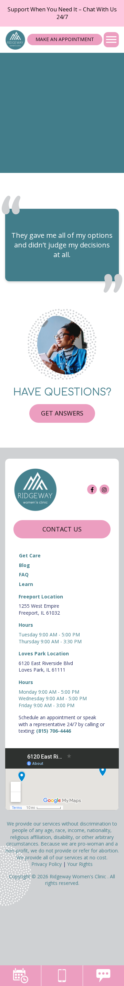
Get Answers (62, 413)
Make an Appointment (64, 39)
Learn (26, 584)
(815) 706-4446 (53, 731)
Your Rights (80, 864)
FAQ (24, 574)
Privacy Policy (46, 864)
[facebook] (92, 489)
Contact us (62, 529)
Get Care (30, 555)
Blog (24, 565)
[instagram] (104, 489)
